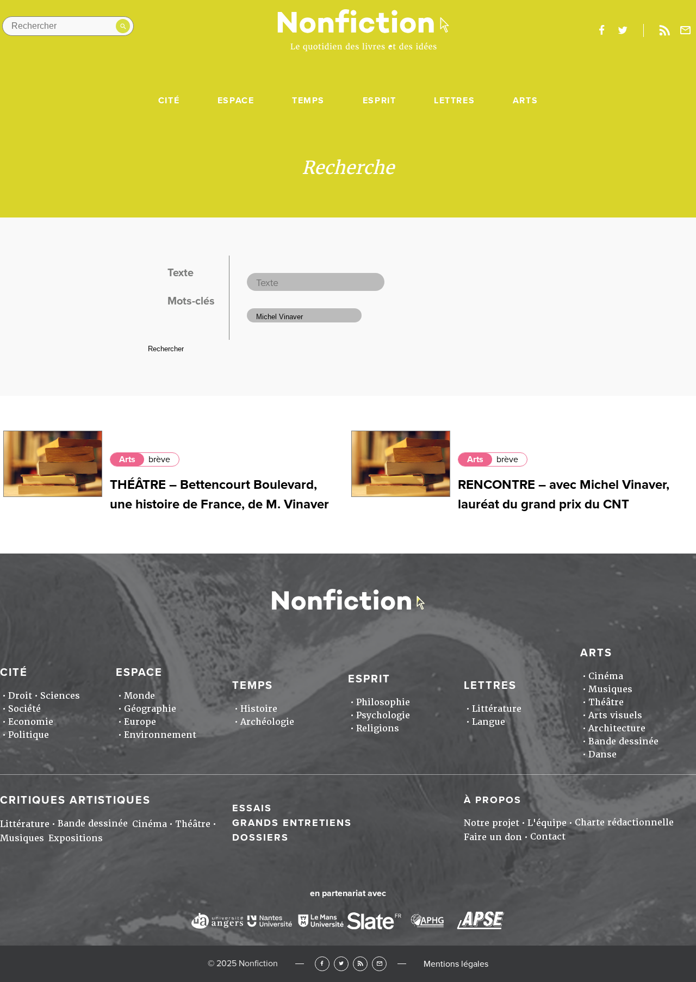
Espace (235, 100)
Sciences (60, 695)
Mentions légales (456, 964)
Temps (308, 100)
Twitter (341, 963)
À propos (492, 800)
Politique (28, 735)
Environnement (160, 735)
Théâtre (606, 702)
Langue (488, 722)
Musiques (610, 689)
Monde (139, 695)
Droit (20, 695)
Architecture (616, 728)
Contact (548, 836)
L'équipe (547, 823)
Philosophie (383, 702)
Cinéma (605, 676)
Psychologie (383, 715)
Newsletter (685, 30)
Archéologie (267, 722)
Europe (140, 722)
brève (159, 459)
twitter (622, 30)
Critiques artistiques (75, 800)
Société (24, 708)
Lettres (454, 100)
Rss (664, 30)
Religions (377, 728)
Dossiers (260, 837)
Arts (525, 100)
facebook (601, 30)
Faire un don (493, 837)
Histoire (258, 708)
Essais (252, 808)
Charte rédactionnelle (624, 822)
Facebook (322, 963)
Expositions (75, 838)
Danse (602, 754)
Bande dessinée (623, 741)
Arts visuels (615, 715)
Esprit (379, 100)
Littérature (496, 708)
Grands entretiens (292, 823)
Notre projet (491, 823)
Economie (30, 722)
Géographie (150, 708)
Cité (168, 100)
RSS (360, 963)
